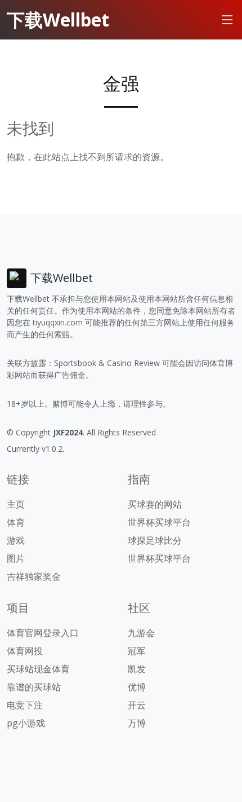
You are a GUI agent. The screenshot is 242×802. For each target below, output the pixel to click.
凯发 (137, 669)
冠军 (137, 651)
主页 (16, 504)
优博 (137, 687)
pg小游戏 (26, 723)
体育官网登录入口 (43, 633)
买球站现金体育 (38, 669)
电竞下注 (25, 705)
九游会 (141, 633)
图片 (16, 558)
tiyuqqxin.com (58, 322)
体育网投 (25, 651)
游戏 (16, 540)
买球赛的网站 (155, 504)
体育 (16, 522)
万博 (137, 723)
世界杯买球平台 (159, 522)
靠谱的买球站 (34, 687)
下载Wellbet (58, 19)
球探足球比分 (155, 540)
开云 (137, 705)
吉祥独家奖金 (34, 576)
